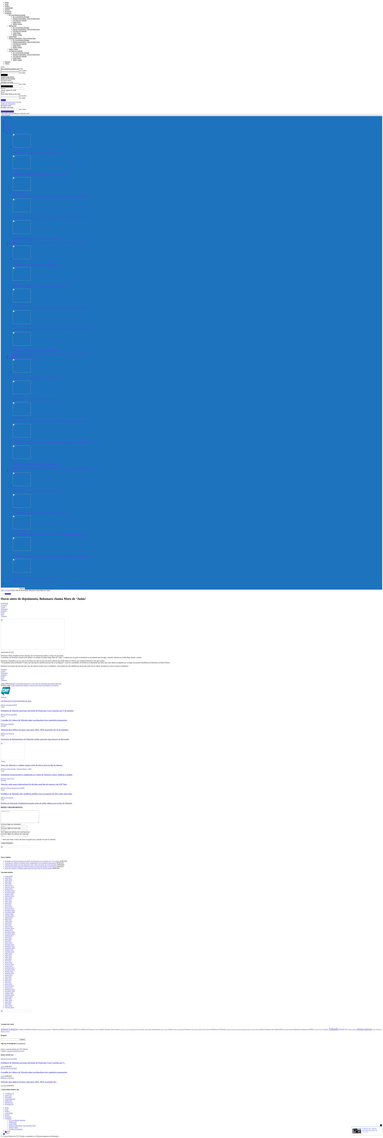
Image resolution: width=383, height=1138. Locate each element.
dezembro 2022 (10, 946)
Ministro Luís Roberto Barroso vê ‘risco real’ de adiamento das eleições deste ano (35, 683)
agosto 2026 (8, 876)
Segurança (297, 1029)
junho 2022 (8, 957)
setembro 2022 (9, 952)
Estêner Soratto (104, 1029)
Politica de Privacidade (8, 78)
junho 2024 (8, 921)
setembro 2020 (9, 995)
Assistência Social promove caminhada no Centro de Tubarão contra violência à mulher (37, 775)
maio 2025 (8, 903)
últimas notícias (5, 1031)
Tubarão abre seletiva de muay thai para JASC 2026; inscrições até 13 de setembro (34, 730)
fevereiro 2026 (9, 887)
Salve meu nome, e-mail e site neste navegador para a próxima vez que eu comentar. (29, 839)
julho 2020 (8, 998)
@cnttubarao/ (21, 1043)
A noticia (12, 1029)
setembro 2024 (9, 916)
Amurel (4, 1029)
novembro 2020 (10, 991)
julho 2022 (8, 955)
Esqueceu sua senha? (7, 77)
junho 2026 (8, 880)
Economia (8, 11)
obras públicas (180, 1029)
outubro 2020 (9, 993)
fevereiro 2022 (9, 964)
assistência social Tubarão (44, 1029)
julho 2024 (8, 919)
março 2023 (8, 943)
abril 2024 (8, 925)
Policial (7, 9)
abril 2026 (8, 883)
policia (192, 1029)
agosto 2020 (8, 997)
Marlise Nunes (164, 1029)
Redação (3, 697)
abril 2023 (8, 941)
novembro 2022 (10, 948)
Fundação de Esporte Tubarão (137, 1029)
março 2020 (8, 1005)
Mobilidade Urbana (172, 1029)
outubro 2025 (9, 894)
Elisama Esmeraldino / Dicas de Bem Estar (26, 18)
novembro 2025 (10, 892)
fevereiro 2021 (9, 986)
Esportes (7, 62)
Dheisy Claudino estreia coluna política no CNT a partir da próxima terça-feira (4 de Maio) (50, 196)
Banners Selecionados (20, 192)
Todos (15, 243)
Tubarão (334, 1028)
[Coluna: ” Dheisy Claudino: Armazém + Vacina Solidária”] (22, 147)
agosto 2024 (8, 917)
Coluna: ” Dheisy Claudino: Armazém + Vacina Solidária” (37, 152)
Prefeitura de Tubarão (218, 1029)
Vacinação (379, 1029)
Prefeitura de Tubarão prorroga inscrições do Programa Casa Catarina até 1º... (33, 1063)
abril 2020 (8, 1004)
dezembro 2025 (10, 890)
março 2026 (8, 885)
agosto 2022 (8, 953)
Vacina (374, 1029)
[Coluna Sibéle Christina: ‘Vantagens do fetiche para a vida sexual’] (22, 168)
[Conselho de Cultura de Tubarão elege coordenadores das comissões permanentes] (9, 714)
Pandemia (187, 1029)
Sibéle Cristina (17, 24)
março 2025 (8, 907)
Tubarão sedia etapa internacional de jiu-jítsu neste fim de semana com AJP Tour (34, 784)
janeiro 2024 (9, 930)
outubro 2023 (9, 935)
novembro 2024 (10, 912)
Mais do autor (26, 701)
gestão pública (148, 1029)
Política (7, 6)
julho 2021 (8, 977)
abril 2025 (8, 905)
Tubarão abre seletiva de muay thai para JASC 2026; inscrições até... (29, 1082)
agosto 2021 (8, 975)
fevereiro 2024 (9, 928)
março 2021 (8, 984)
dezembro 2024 (10, 910)
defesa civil (85, 1029)
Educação (92, 1029)
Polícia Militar (206, 1029)
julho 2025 (8, 899)
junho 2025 (8, 901)
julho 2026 (8, 878)
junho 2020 (8, 1000)
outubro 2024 (9, 914)
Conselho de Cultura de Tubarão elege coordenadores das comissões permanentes (34, 720)
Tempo (3, 761)
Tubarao (325, 1029)
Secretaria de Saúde (288, 1029)
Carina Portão (68, 1029)
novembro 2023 (10, 934)
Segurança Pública (307, 1029)
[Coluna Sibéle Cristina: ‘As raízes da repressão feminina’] (22, 233)
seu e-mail (22, 84)
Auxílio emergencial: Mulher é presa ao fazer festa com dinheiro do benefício (34, 685)
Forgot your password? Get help (11, 102)
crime (79, 1029)
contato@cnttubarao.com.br (15, 1051)
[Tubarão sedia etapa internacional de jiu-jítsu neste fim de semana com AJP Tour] (7, 778)
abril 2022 (8, 961)
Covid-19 (75, 1029)
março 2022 (8, 962)
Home (7, 2)
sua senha (22, 73)
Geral (6, 4)
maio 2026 (8, 881)
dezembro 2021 (10, 968)
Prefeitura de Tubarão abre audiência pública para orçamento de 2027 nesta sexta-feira (36, 794)
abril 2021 (8, 982)
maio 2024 (8, 923)
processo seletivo (255, 1029)
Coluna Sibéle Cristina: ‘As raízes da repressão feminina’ (36, 239)
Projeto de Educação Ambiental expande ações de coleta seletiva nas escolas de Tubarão (36, 803)
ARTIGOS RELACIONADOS (11, 701)
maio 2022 (8, 959)
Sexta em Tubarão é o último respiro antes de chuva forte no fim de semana (31, 765)
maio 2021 (8, 980)
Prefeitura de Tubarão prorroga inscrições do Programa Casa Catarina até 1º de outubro (37, 711)
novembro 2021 (10, 970)
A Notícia (16, 148)
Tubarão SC (343, 1029)
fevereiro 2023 (9, 944)
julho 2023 (8, 937)
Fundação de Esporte (125, 1029)
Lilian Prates (17, 22)
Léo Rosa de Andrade (20, 20)
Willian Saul (12, 26)
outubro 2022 (9, 950)
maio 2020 (8, 1002)
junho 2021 (8, 979)
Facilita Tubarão (115, 1029)
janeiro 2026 (9, 889)
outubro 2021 (9, 971)
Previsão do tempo (246, 1029)
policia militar (198, 1029)
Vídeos (7, 63)
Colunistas (8, 13)
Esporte (97, 1029)
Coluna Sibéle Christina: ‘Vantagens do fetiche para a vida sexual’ (40, 174)
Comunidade (9, 8)
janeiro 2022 (9, 966)
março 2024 (8, 926)
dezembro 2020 (10, 989)
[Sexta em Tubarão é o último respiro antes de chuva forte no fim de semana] (13, 759)
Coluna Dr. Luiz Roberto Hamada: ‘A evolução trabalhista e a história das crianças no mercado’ (52, 217)
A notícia (21, 1029)
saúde (272, 1029)
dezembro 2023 (10, 932)
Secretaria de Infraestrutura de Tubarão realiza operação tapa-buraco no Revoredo (35, 739)
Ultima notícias (352, 1029)
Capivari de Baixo (58, 1029)
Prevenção (237, 1029)
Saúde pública (279, 1029)
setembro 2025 (9, 896)
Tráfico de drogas (319, 1029)
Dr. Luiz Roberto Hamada (17, 15)
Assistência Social (30, 1029)
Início (2, 590)
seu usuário (22, 70)
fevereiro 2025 (9, 908)
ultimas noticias (364, 1029)
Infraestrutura (156, 1029)
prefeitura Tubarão (230, 1029)
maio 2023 (8, 939)
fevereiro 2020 (9, 1007)
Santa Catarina (265, 1029)
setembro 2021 (9, 973)
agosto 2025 (8, 898)
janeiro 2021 (9, 988)
